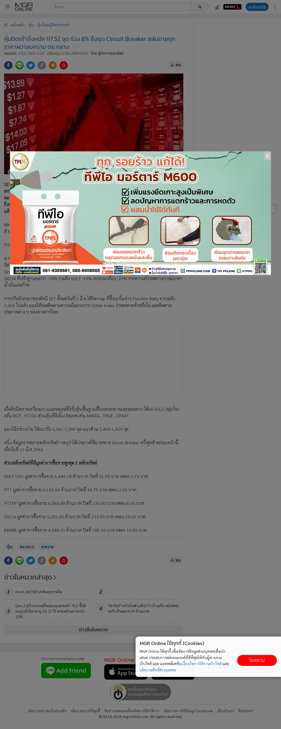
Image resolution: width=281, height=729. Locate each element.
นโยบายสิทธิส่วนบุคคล (158, 669)
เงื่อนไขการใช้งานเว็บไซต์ (202, 663)
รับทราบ (257, 660)
